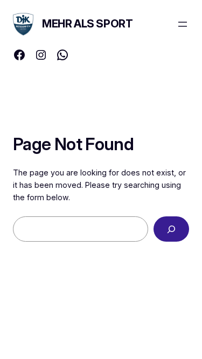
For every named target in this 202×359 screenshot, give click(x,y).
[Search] (171, 229)
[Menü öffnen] (182, 24)
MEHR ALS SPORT (87, 23)
